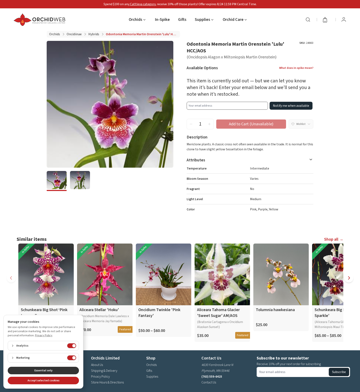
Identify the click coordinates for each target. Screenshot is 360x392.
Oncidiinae (74, 34)
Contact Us (208, 382)
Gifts (182, 20)
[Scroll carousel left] (11, 278)
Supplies (152, 376)
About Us (97, 365)
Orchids (54, 34)
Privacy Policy (100, 376)
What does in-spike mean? (296, 68)
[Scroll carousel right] (348, 278)
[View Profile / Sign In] (344, 20)
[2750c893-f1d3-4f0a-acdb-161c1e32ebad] (57, 181)
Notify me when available (291, 105)
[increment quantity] (209, 124)
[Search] (308, 20)
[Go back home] (40, 19)
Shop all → (333, 239)
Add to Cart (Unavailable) (251, 124)
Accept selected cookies (43, 380)
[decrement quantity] (191, 124)
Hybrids (93, 34)
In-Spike (162, 20)
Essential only (43, 370)
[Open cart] (326, 19)
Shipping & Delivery (104, 370)
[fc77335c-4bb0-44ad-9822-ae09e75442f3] (80, 181)
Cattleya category (142, 4)
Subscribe (339, 372)
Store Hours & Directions (107, 382)
